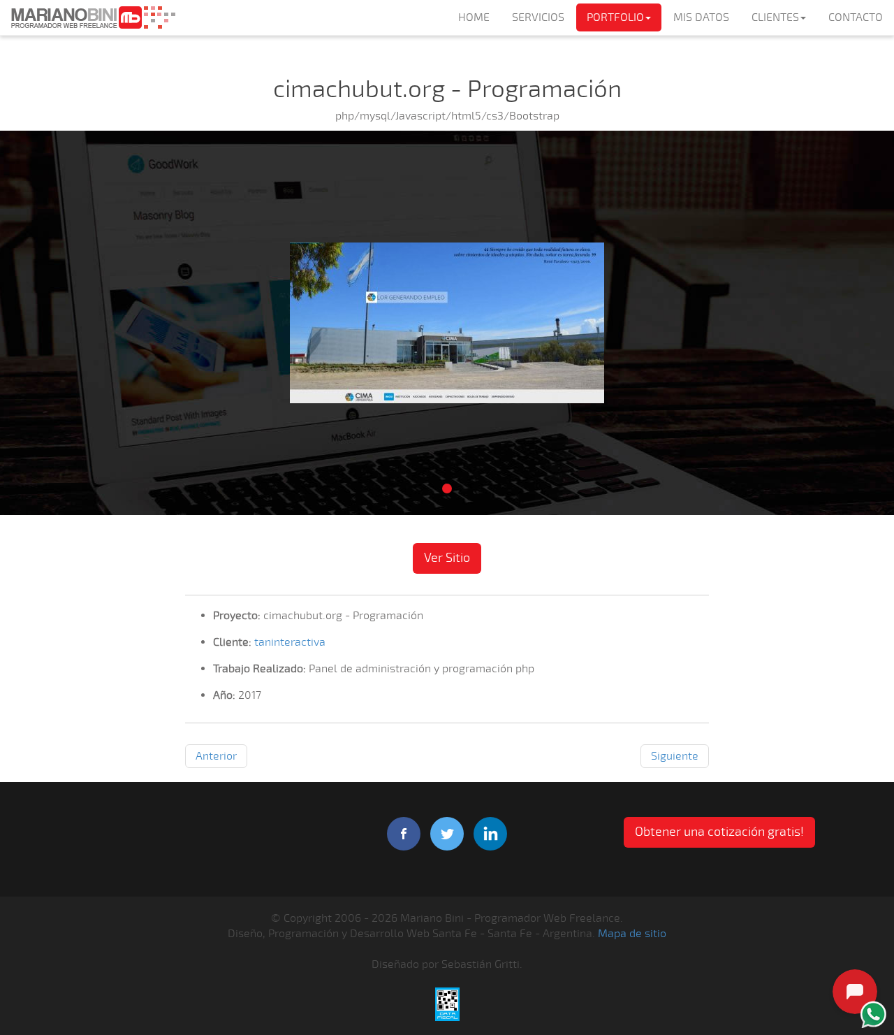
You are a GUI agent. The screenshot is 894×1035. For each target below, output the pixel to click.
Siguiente (674, 756)
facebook (403, 834)
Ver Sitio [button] (447, 557)
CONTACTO (855, 17)
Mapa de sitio (632, 934)
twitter (447, 834)
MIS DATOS (701, 17)
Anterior (216, 756)
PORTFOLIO (615, 17)
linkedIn (490, 834)
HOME (474, 17)
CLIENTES (775, 17)
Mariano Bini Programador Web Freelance (92, 17)
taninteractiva (289, 642)
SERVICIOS (538, 17)
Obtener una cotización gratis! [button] (719, 831)
